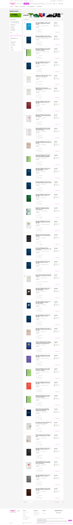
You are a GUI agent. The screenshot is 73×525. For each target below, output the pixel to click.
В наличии (12, 26)
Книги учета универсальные (15, 22)
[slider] (10, 35)
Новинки (12, 27)
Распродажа (13, 30)
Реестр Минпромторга (26, 517)
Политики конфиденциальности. (41, 522)
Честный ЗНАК (25, 519)
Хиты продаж (25, 516)
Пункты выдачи (26, 0)
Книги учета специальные (15, 21)
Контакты (21, 0)
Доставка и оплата (16, 0)
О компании (11, 0)
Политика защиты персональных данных (27, 523)
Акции (24, 513)
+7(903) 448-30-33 (58, 510)
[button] (60, 0)
